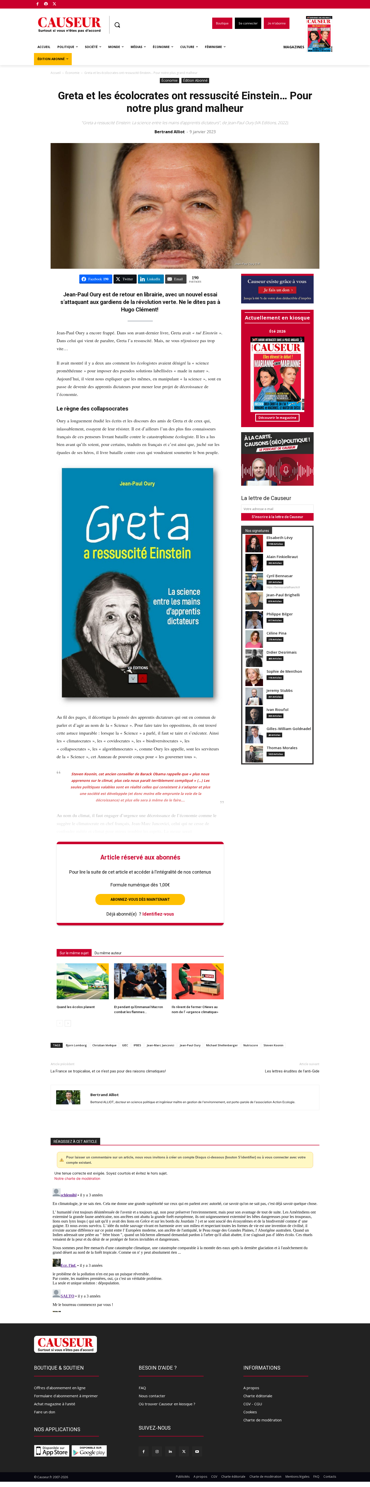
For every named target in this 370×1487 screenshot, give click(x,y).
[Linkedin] (170, 1451)
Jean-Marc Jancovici (160, 1045)
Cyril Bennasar (280, 575)
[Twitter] (54, 4)
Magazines (293, 46)
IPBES (137, 1045)
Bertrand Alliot (170, 131)
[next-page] (68, 1023)
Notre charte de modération (77, 1178)
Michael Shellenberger (222, 1045)
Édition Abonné (195, 80)
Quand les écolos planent (76, 1007)
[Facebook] (37, 4)
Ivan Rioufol (277, 709)
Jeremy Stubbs (280, 690)
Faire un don (44, 1411)
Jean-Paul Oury (190, 1045)
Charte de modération (262, 1419)
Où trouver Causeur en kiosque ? (167, 1403)
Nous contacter (152, 1395)
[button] (117, 24)
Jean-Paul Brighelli (283, 595)
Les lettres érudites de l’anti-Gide (292, 1071)
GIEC (125, 1045)
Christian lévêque (104, 1045)
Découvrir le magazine (277, 417)
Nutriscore (250, 1045)
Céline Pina (276, 633)
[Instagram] (157, 1451)
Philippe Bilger (280, 614)
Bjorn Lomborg (76, 1045)
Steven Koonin (273, 1045)
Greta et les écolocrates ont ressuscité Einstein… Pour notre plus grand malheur (185, 101)
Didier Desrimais (282, 652)
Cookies (250, 1411)
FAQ (142, 1387)
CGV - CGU (252, 1403)
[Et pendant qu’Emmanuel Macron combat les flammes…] (140, 981)
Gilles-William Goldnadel (289, 728)
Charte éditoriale (257, 1395)
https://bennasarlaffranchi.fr (283, 587)
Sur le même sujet (74, 953)
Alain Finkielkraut (282, 556)
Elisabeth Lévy (280, 537)
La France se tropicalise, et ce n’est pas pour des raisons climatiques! (108, 1071)
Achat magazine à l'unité (54, 1403)
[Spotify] (46, 4)
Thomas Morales (282, 747)
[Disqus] (185, 1249)
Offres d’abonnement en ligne (60, 1387)
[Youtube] (197, 1451)
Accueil (56, 73)
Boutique (67, 3)
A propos (251, 1387)
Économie (72, 73)
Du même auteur (108, 953)
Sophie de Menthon (284, 671)
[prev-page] (60, 1023)
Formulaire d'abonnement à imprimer (66, 1395)
